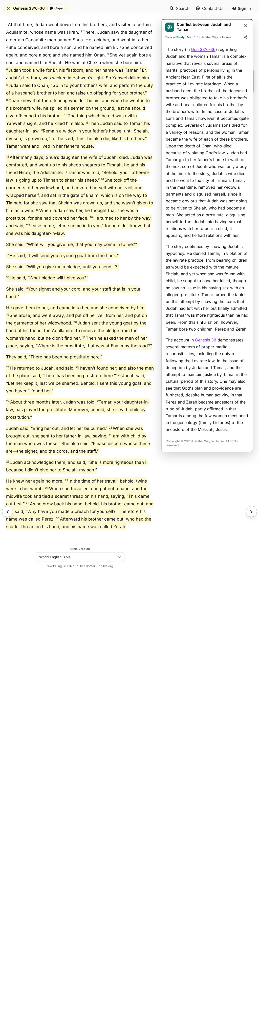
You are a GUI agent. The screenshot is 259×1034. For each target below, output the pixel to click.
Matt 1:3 (192, 37)
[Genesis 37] (7, 511)
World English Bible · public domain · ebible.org (80, 566)
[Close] (245, 25)
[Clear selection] (8, 8)
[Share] (245, 37)
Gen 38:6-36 (203, 49)
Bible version (80, 549)
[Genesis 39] (251, 511)
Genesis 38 (205, 339)
